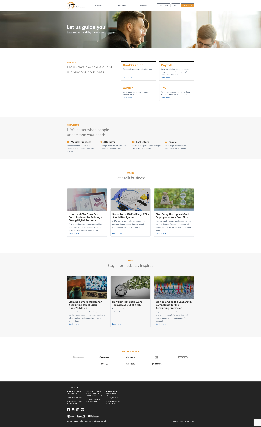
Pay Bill (175, 5)
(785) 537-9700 (73, 403)
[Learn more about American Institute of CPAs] (71, 416)
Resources (143, 5)
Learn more (135, 77)
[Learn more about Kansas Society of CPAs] (81, 416)
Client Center (164, 5)
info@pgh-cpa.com (75, 401)
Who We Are (122, 5)
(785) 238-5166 (92, 401)
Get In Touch (187, 5)
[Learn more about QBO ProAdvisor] (93, 416)
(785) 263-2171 (112, 403)
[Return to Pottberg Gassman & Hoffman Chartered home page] (76, 5)
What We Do (99, 5)
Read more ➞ (87, 233)
